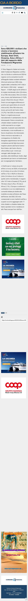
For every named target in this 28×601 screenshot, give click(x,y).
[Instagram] (14, 12)
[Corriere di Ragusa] (14, 9)
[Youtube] (22, 12)
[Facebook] (12, 12)
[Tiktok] (19, 12)
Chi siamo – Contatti (14, 594)
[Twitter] (16, 12)
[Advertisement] (14, 31)
